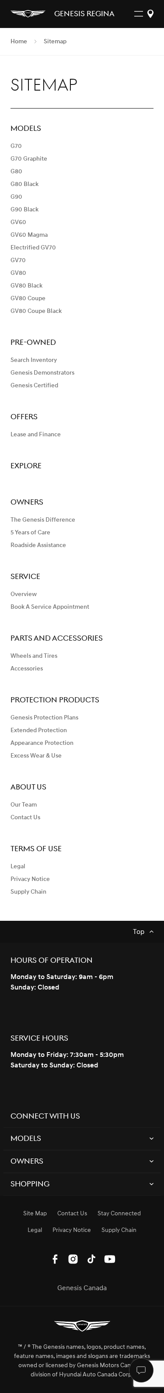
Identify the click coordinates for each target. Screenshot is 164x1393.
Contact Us (25, 817)
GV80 (18, 273)
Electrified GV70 (33, 247)
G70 (16, 146)
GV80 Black (26, 285)
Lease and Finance (35, 434)
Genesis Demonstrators (42, 372)
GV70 (18, 260)
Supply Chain (28, 891)
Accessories (26, 668)
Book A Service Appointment (49, 607)
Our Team (23, 804)
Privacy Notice (30, 879)
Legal (17, 866)
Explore (26, 466)
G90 (16, 196)
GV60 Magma (29, 235)
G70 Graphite (28, 158)
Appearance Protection (41, 743)
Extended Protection (38, 730)
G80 (16, 171)
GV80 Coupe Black (36, 311)
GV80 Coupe (27, 298)
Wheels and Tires (33, 656)
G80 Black (24, 184)
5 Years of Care (30, 532)
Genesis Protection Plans (44, 717)
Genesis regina (84, 14)
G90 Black (24, 209)
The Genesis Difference (42, 519)
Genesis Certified (34, 385)
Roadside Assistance (38, 545)
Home (18, 42)
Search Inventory (33, 360)
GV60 (18, 222)
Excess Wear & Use (36, 755)
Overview (23, 594)
